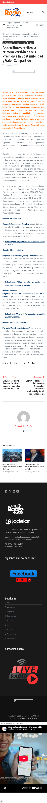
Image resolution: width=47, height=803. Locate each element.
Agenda (17, 23)
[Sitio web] (23, 431)
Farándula (11, 639)
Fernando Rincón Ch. (23, 426)
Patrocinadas (20, 25)
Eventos (25, 23)
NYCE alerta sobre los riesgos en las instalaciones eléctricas (12, 466)
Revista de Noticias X (29, 718)
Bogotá (9, 23)
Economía (11, 607)
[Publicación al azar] (37, 25)
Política (10, 620)
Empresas (11, 611)
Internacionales (13, 28)
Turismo (10, 629)
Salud (9, 625)
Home (5, 34)
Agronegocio (19, 43)
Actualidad (7, 43)
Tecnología (11, 616)
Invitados (10, 25)
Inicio (9, 602)
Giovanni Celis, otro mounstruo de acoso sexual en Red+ (34, 466)
